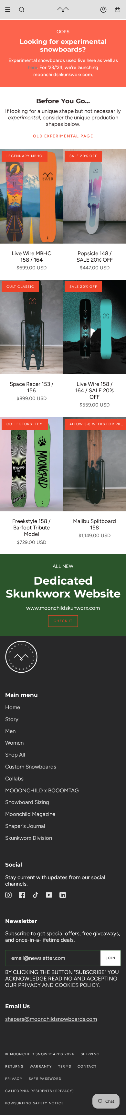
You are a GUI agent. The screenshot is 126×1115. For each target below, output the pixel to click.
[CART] (117, 9)
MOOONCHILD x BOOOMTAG (42, 790)
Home (12, 707)
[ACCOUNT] (103, 9)
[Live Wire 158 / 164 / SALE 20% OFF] (94, 327)
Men (10, 731)
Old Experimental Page (63, 136)
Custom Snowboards (30, 766)
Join (110, 958)
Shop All (15, 754)
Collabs (14, 778)
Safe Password (45, 1079)
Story (11, 719)
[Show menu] (10, 10)
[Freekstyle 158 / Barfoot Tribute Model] (31, 464)
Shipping (90, 1054)
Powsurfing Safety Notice (34, 1103)
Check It (63, 621)
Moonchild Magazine (30, 814)
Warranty (41, 1066)
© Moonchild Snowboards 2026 (39, 1054)
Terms (64, 1066)
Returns (14, 1066)
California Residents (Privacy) (39, 1091)
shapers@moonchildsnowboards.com (51, 1019)
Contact (87, 1066)
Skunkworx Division (28, 838)
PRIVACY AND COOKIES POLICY (58, 985)
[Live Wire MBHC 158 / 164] (31, 196)
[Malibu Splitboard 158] (94, 464)
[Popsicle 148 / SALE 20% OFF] (94, 196)
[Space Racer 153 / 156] (31, 327)
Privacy (13, 1079)
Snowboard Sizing (27, 802)
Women (14, 742)
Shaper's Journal (25, 826)
